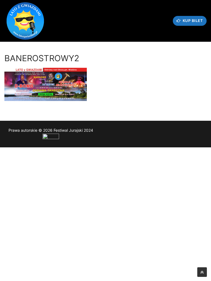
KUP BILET (192, 20)
